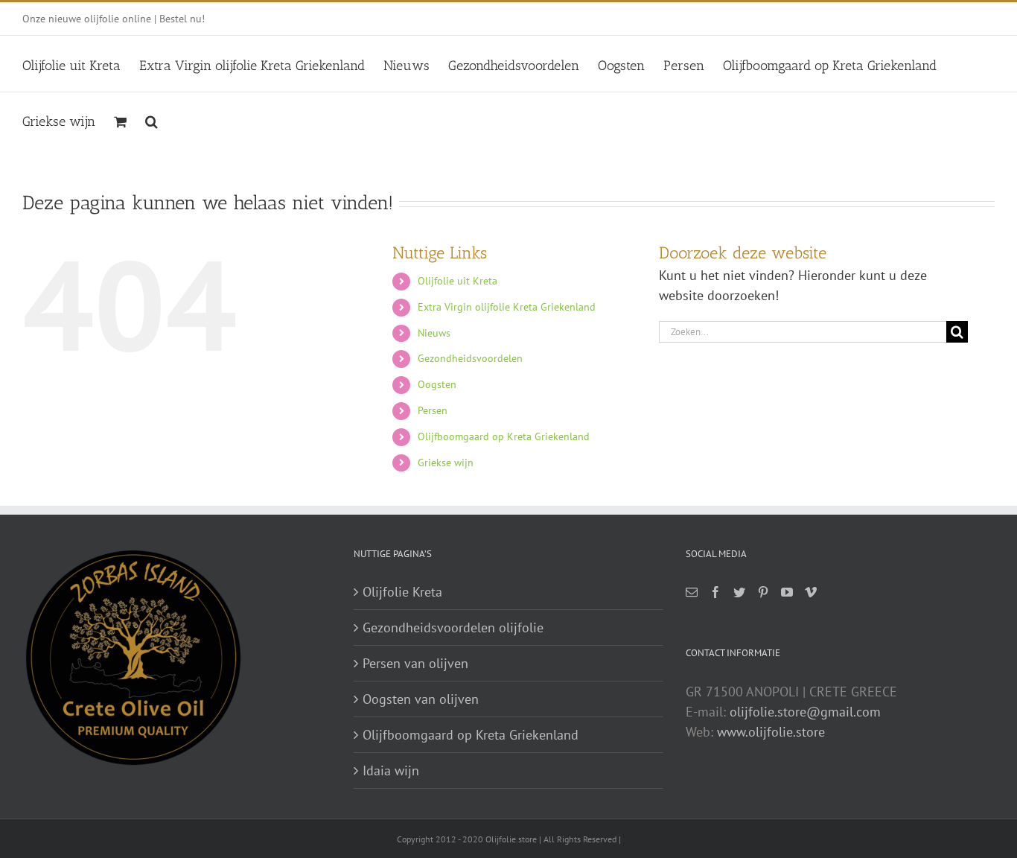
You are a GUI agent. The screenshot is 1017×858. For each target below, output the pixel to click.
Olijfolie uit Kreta (457, 280)
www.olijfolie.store (771, 731)
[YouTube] (787, 592)
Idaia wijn (391, 770)
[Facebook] (715, 592)
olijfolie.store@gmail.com (805, 711)
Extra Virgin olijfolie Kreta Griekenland (507, 307)
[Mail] (692, 592)
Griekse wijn (446, 462)
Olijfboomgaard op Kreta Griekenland (504, 436)
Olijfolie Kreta (402, 591)
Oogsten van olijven (421, 699)
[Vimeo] (811, 592)
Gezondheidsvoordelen (470, 358)
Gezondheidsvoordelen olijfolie (453, 627)
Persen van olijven (415, 663)
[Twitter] (739, 592)
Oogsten (437, 384)
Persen (432, 410)
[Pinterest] (763, 592)
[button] (151, 119)
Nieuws (434, 333)
